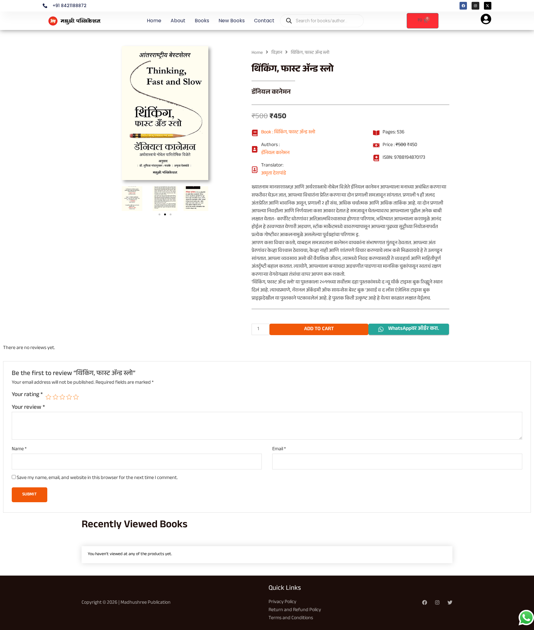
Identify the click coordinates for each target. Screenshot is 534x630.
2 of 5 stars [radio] (55, 397)
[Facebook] (424, 602)
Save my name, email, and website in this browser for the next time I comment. (97, 478)
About (178, 20)
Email (279, 450)
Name (19, 450)
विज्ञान (276, 53)
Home (154, 20)
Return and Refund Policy (295, 610)
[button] (129, 198)
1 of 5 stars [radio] (48, 397)
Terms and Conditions (291, 618)
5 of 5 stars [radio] (76, 397)
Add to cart (319, 329)
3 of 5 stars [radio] (62, 397)
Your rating (27, 395)
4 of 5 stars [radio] (69, 397)
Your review (28, 408)
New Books (231, 20)
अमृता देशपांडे (273, 174)
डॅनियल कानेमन (271, 92)
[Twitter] (449, 602)
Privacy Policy (282, 602)
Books (202, 20)
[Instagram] (437, 602)
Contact (264, 20)
